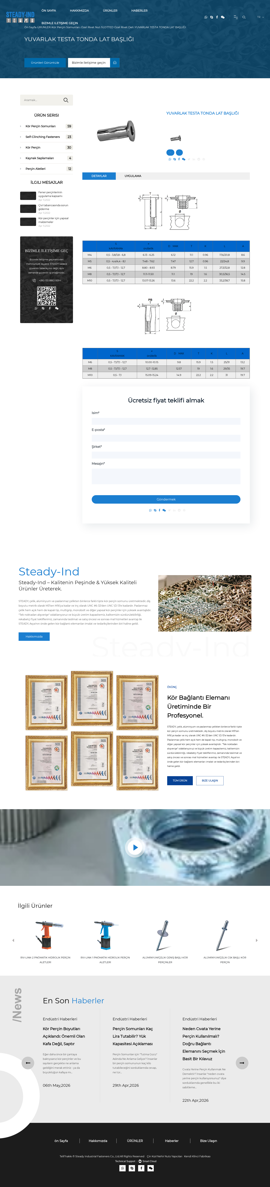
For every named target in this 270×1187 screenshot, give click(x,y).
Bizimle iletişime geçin (60, 23)
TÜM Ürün (180, 780)
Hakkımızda (79, 10)
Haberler (139, 10)
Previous (13, 941)
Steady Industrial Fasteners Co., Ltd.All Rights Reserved (111, 1156)
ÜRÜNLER (110, 10)
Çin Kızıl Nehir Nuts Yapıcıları (164, 1156)
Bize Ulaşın (210, 780)
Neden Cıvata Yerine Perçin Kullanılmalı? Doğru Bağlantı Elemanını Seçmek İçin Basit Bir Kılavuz (134, 1043)
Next (257, 941)
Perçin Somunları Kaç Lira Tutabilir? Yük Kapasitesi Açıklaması (63, 1036)
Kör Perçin (48, 147)
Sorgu (179, 152)
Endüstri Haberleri (60, 1019)
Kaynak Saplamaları (48, 158)
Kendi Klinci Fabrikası (197, 1156)
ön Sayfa (49, 10)
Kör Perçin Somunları (114, 16)
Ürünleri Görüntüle (45, 62)
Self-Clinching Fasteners (48, 137)
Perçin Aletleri (48, 169)
